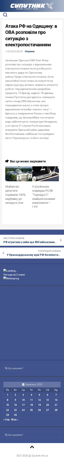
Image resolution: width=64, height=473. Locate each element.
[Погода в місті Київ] (32, 271)
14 (56, 400)
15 (7, 405)
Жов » (14, 419)
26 (39, 410)
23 (15, 410)
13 (47, 400)
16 (15, 405)
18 (31, 405)
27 (47, 410)
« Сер (6, 419)
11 (31, 400)
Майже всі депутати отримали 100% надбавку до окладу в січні (15, 194)
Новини (29, 51)
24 (23, 410)
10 (23, 400)
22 (7, 410)
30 (15, 415)
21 (56, 405)
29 (7, 415)
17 (23, 405)
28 (56, 410)
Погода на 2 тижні (14, 274)
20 (47, 405)
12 (39, 400)
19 (39, 405)
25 (31, 410)
